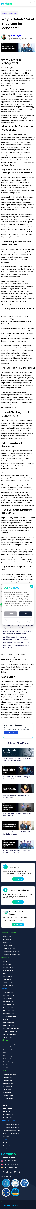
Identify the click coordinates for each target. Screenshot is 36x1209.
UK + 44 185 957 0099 (11, 1164)
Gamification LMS (8, 1013)
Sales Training (7, 1056)
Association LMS (8, 1084)
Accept (25, 613)
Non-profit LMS (7, 1087)
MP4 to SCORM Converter (11, 1133)
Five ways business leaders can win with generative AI (17, 814)
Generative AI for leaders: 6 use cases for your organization (17, 851)
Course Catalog (8, 945)
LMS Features (7, 964)
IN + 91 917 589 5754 (11, 1168)
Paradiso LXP (7, 942)
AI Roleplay (6, 1111)
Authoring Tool (7, 939)
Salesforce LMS (7, 998)
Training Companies (9, 1075)
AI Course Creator (8, 1108)
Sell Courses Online (9, 948)
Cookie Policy (29, 621)
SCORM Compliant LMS (10, 1016)
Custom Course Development (12, 954)
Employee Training (9, 1044)
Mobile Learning (8, 1001)
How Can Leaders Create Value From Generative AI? (17, 796)
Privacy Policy (15, 1205)
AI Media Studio (8, 1037)
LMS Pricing (6, 961)
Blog (4, 973)
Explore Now (17, 924)
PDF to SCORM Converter (11, 1127)
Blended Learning (8, 1004)
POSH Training (7, 1053)
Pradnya (16, 35)
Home (4, 13)
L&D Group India (8, 985)
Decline (10, 613)
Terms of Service (6, 1205)
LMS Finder (6, 1136)
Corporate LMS (7, 1078)
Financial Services (8, 1096)
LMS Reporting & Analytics (11, 1028)
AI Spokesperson (8, 1114)
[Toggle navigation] (32, 3)
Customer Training (9, 1059)
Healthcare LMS (8, 1093)
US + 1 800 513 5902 (11, 1161)
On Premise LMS (8, 1007)
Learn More (18, 879)
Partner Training (8, 1062)
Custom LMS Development (11, 951)
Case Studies (7, 979)
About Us (6, 1149)
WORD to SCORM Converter (12, 1130)
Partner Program (8, 982)
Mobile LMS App (8, 970)
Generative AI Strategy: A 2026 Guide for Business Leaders (17, 833)
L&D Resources (7, 976)
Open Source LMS (8, 1010)
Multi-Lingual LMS (8, 1022)
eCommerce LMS (8, 995)
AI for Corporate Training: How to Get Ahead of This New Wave (17, 759)
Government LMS (8, 1090)
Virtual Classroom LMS (10, 1031)
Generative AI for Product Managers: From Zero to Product (16, 778)
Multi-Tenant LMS (8, 1025)
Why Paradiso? (7, 1143)
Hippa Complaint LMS (9, 1034)
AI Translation (7, 1117)
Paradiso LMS (7, 936)
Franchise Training (9, 1065)
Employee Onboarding (10, 1047)
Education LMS (7, 1081)
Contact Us (6, 1146)
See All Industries (8, 1099)
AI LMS (5, 1105)
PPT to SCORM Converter (11, 1124)
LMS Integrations (8, 967)
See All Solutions (8, 1068)
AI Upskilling (13, 13)
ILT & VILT (6, 1019)
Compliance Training (9, 1050)
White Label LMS (8, 992)
